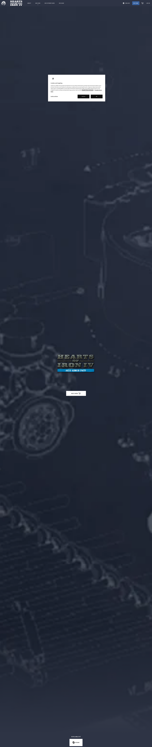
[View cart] (142, 3)
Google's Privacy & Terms (87, 90)
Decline (83, 96)
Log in (148, 3)
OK (96, 96)
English (127, 3)
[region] (76, 88)
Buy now (135, 3)
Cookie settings (54, 96)
